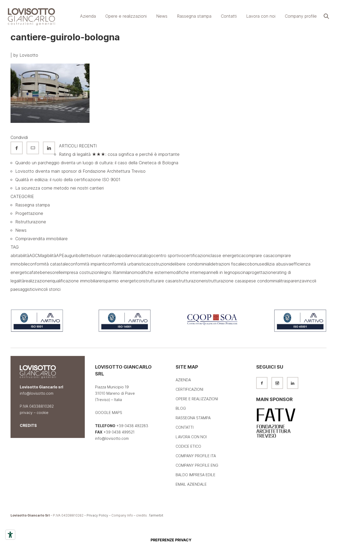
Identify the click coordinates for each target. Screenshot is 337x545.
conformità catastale (48, 264)
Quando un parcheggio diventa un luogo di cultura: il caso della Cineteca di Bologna (96, 163)
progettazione (262, 272)
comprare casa (258, 255)
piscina (241, 272)
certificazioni (196, 255)
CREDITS (28, 425)
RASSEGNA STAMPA (193, 417)
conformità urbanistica (126, 264)
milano (128, 272)
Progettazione (29, 213)
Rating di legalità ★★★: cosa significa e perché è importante (119, 154)
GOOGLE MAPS (108, 412)
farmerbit (156, 515)
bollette (83, 255)
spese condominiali (262, 281)
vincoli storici (48, 289)
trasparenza (292, 281)
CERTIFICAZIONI (189, 389)
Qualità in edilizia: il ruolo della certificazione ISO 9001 (67, 179)
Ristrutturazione (30, 222)
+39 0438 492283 (131, 425)
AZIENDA (183, 379)
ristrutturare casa (158, 281)
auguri (70, 255)
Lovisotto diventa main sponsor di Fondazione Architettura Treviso (80, 171)
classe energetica (226, 255)
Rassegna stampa (32, 205)
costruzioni (159, 264)
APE (60, 255)
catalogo (144, 255)
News (21, 230)
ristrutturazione (189, 281)
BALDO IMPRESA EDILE (195, 474)
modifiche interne (187, 272)
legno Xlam (111, 272)
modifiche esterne (152, 272)
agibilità (49, 255)
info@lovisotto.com (36, 393)
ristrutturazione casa (224, 281)
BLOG (181, 408)
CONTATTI (185, 427)
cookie (42, 412)
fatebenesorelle (47, 272)
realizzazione (37, 281)
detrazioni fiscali (226, 264)
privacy (26, 412)
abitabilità (20, 255)
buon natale (103, 255)
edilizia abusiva (276, 264)
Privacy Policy (97, 515)
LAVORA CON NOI (191, 436)
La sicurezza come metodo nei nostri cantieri (59, 188)
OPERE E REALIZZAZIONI (197, 398)
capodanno (125, 255)
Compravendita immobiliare (41, 239)
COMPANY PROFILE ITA (196, 455)
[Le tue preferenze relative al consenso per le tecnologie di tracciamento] (171, 540)
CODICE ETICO (188, 446)
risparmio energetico (121, 281)
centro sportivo (168, 255)
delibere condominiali (190, 264)
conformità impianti (86, 264)
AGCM (35, 255)
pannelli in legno (219, 272)
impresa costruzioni (82, 272)
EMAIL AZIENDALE (191, 484)
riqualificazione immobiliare (76, 281)
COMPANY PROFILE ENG (197, 465)
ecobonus (252, 264)
